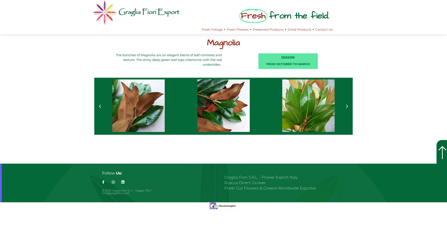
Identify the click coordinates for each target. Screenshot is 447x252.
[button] (100, 106)
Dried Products (299, 29)
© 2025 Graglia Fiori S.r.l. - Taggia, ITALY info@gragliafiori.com (127, 192)
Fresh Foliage (212, 29)
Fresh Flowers (238, 29)
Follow (112, 173)
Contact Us (324, 29)
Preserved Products (268, 29)
